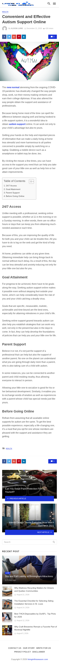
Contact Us (14, 648)
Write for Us (43, 648)
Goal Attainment (13, 189)
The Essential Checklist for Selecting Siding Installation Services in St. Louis (33, 602)
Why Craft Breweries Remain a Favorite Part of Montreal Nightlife (35, 628)
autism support (17, 124)
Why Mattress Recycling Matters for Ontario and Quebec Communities (34, 589)
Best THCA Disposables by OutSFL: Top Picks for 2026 (35, 615)
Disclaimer (38, 652)
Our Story (29, 648)
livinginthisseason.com (38, 659)
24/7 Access (11, 185)
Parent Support (13, 193)
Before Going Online (15, 196)
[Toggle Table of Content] (30, 181)
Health (5, 11)
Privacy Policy (22, 652)
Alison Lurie (17, 28)
